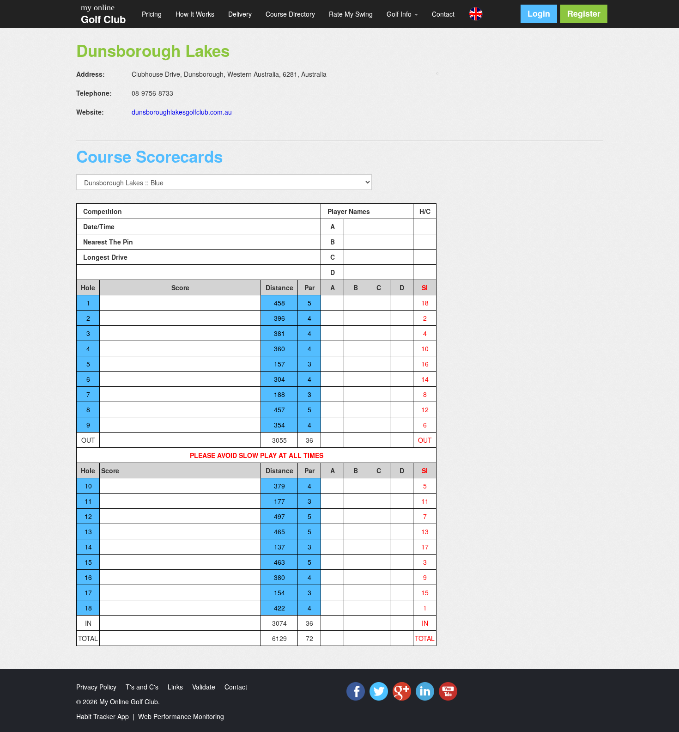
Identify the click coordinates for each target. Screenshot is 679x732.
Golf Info (400, 13)
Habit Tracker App (102, 716)
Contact (443, 13)
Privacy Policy (96, 686)
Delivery (240, 13)
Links (175, 686)
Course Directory (290, 13)
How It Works (195, 13)
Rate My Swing (351, 13)
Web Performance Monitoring (181, 716)
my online (98, 7)
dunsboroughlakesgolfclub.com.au (182, 111)
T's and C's (142, 686)
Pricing (152, 13)
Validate (203, 686)
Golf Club (103, 19)
